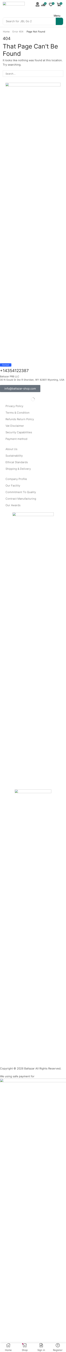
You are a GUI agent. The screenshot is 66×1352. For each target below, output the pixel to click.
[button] (37, 4)
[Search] (59, 21)
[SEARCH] (60, 73)
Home (6, 31)
